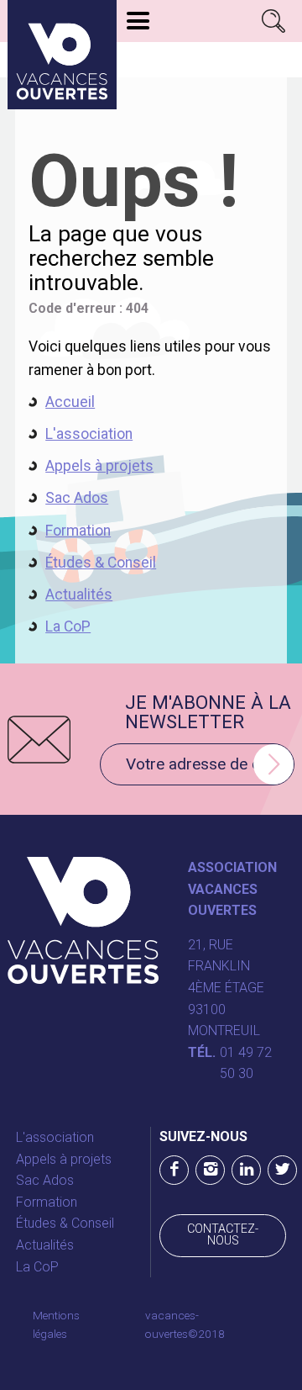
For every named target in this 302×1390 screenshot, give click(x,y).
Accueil (70, 402)
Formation (78, 530)
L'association (89, 433)
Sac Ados (76, 497)
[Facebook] (174, 1170)
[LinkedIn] (246, 1170)
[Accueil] (62, 54)
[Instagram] (210, 1170)
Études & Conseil (100, 562)
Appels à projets (99, 465)
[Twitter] (282, 1170)
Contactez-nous (222, 1235)
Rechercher (273, 21)
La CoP (68, 626)
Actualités (78, 594)
